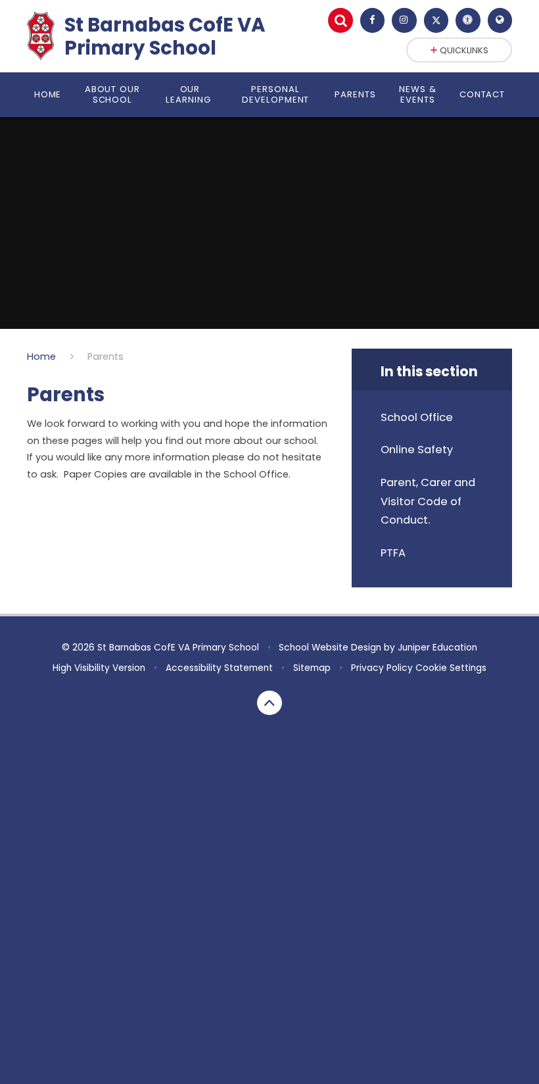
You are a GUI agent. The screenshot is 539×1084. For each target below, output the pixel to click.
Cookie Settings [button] (450, 668)
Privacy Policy (382, 668)
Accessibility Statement (219, 668)
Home (41, 356)
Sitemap (312, 668)
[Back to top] (269, 703)
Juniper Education (437, 647)
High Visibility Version (99, 668)
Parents (105, 356)
